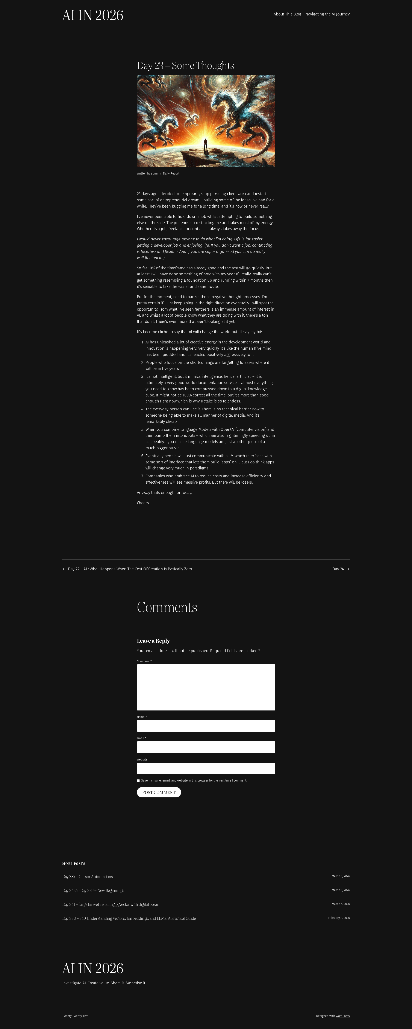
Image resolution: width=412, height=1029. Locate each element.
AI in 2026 (92, 14)
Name (142, 717)
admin (155, 173)
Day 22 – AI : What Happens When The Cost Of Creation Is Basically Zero (130, 568)
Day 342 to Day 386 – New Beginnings (93, 890)
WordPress (343, 1016)
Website (142, 759)
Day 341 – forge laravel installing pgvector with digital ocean (110, 904)
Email (141, 738)
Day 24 (338, 568)
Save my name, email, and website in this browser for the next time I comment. (194, 780)
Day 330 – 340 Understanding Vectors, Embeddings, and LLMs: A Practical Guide (129, 918)
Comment (144, 661)
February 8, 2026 (339, 918)
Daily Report (171, 173)
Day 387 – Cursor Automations (87, 876)
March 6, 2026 (341, 876)
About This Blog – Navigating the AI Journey (312, 14)
